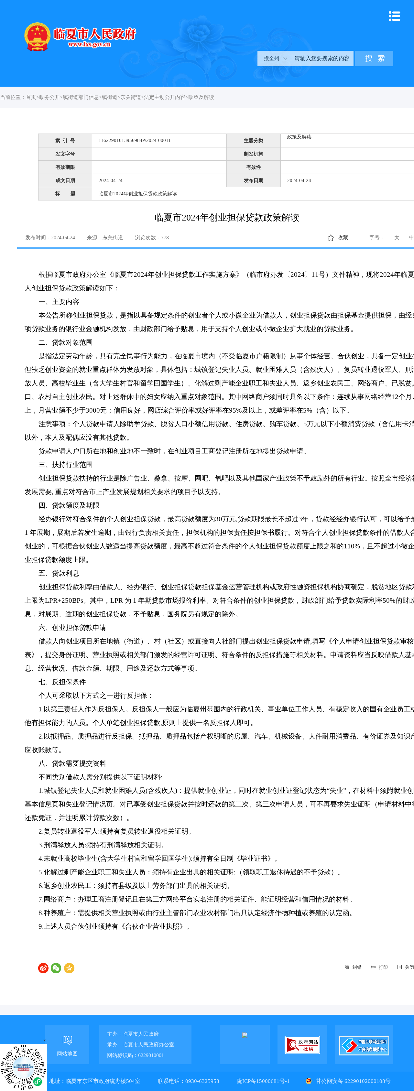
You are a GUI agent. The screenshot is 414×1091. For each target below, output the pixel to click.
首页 (31, 97)
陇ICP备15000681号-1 (264, 1081)
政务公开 (49, 97)
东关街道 (130, 97)
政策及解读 (201, 97)
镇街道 (109, 97)
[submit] (374, 58)
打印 (383, 967)
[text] (322, 58)
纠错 (357, 967)
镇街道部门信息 (81, 97)
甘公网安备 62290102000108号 (352, 1081)
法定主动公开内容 (164, 97)
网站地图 (67, 1053)
